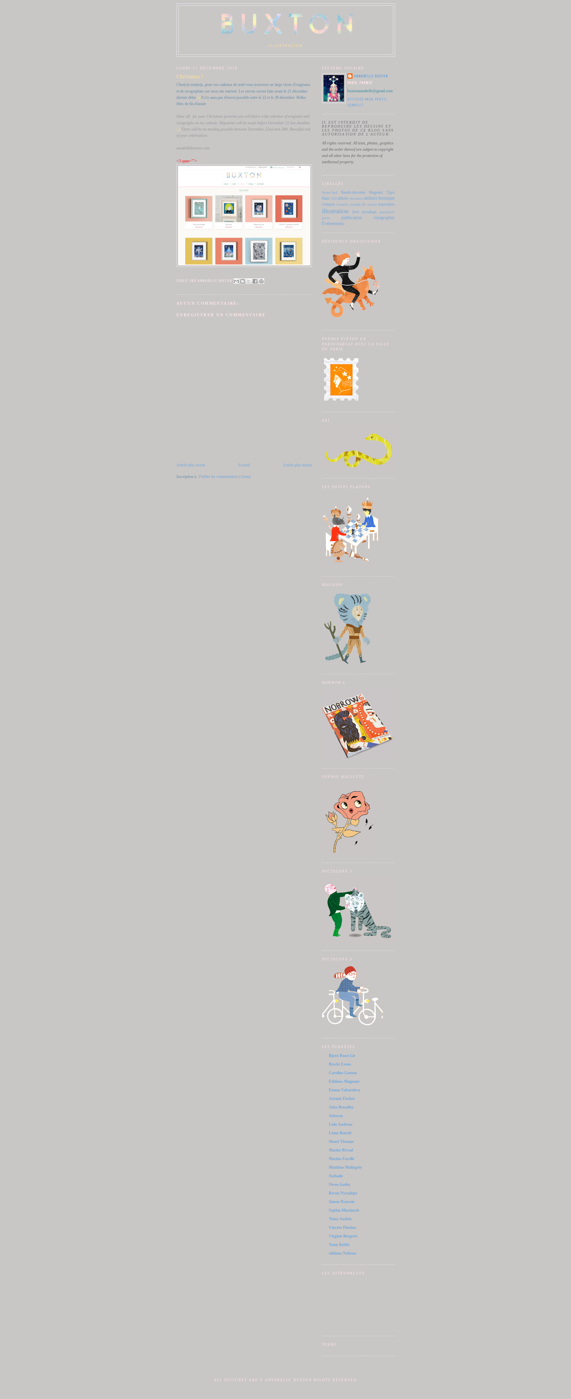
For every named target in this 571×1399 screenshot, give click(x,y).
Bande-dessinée (353, 192)
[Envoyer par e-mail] (236, 281)
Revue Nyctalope (343, 1193)
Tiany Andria (340, 1219)
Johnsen (336, 1115)
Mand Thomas (341, 1141)
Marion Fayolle (341, 1158)
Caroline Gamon (343, 1072)
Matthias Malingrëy (345, 1167)
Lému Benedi (340, 1133)
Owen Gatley (340, 1184)
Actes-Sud (329, 192)
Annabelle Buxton (371, 76)
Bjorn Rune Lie (342, 1055)
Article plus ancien (297, 465)
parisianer (387, 212)
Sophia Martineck (344, 1210)
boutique (386, 198)
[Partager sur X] (249, 281)
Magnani (376, 192)
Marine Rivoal (341, 1150)
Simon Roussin (342, 1201)
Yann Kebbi (339, 1244)
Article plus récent (190, 465)
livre (355, 212)
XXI (334, 198)
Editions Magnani (344, 1081)
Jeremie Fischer (342, 1098)
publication (351, 217)
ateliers (370, 198)
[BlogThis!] (242, 281)
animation (356, 198)
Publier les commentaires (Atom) (224, 476)
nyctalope (369, 212)
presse (326, 218)
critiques (328, 204)
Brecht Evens (340, 1064)
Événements (333, 223)
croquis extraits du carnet (357, 204)
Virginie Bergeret (343, 1236)
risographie (384, 217)
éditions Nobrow (343, 1253)
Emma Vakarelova (344, 1090)
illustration (335, 211)
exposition (386, 204)
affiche (343, 198)
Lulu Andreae (340, 1124)
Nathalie (336, 1176)
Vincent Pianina (342, 1227)
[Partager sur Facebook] (255, 281)
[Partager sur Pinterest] (261, 281)
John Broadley (341, 1107)
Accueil (244, 465)
